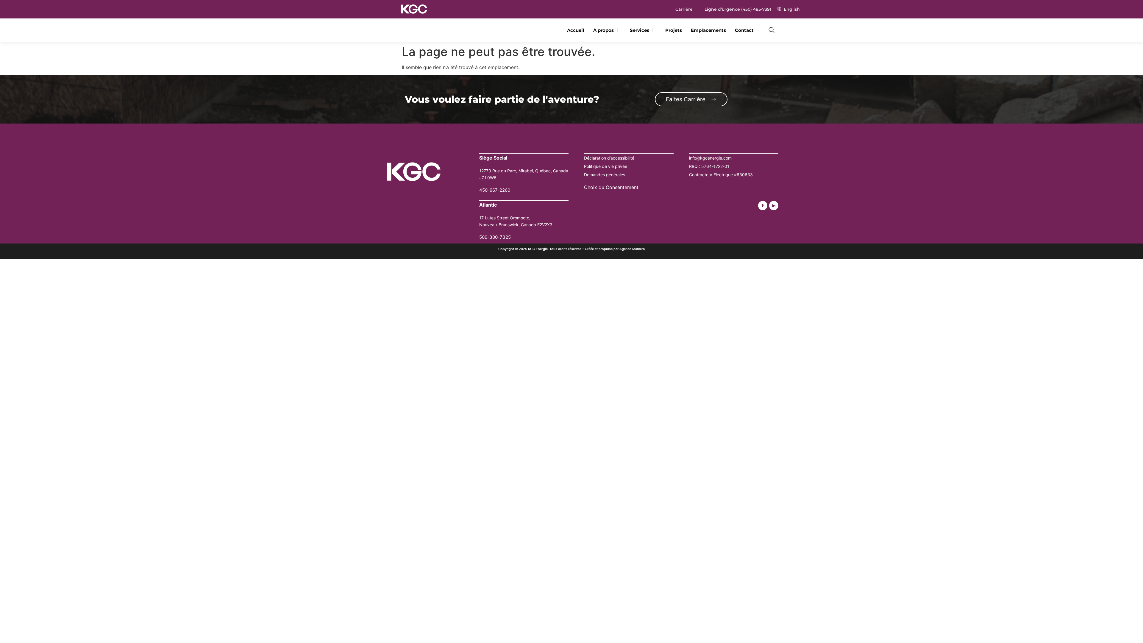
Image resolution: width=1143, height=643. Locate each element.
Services (639, 30)
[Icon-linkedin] (773, 205)
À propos (603, 30)
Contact (744, 30)
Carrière (684, 9)
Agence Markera (632, 249)
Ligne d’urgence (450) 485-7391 (738, 9)
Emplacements (708, 30)
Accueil (575, 30)
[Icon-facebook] (762, 205)
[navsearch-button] (771, 30)
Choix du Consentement (611, 187)
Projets (673, 30)
